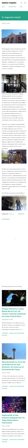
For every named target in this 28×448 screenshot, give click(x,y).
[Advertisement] (14, 271)
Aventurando (12, 6)
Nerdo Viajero (9, 2)
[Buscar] (21, 3)
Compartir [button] (21, 214)
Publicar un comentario (17, 333)
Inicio (3, 6)
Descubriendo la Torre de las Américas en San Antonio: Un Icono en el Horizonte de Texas (13, 366)
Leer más (4, 335)
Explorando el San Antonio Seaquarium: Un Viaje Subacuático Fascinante (13, 419)
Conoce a (11, 214)
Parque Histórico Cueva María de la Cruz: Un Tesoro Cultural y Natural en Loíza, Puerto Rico (14, 312)
